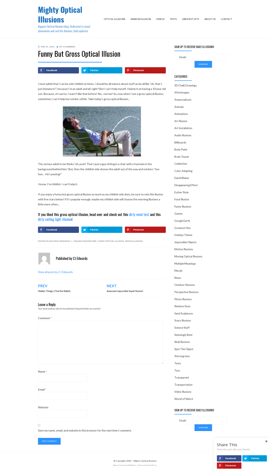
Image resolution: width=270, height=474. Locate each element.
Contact (226, 19)
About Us (210, 19)
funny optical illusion (111, 241)
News (177, 277)
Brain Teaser (181, 156)
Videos (160, 19)
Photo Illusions (183, 299)
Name (42, 371)
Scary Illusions (182, 320)
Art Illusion (180, 121)
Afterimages (181, 92)
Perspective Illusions (186, 292)
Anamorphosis (182, 99)
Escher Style (181, 192)
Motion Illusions (183, 249)
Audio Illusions (182, 135)
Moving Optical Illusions (188, 256)
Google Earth (182, 220)
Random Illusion (141, 19)
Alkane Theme (119, 465)
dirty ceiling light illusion (55, 219)
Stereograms (182, 356)
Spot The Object (183, 349)
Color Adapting (183, 171)
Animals (179, 106)
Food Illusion (181, 199)
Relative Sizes (182, 306)
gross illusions (134, 241)
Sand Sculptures (183, 313)
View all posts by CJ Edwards (55, 272)
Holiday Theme (183, 235)
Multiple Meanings (59, 241)
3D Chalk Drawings (185, 85)
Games (178, 213)
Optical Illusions (114, 19)
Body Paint (180, 149)
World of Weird (183, 399)
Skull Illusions (182, 342)
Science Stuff (182, 327)
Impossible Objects (185, 242)
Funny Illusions (182, 206)
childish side (89, 241)
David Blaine (181, 178)
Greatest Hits (190, 19)
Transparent (181, 377)
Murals (178, 270)
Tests (173, 19)
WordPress (152, 465)
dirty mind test (139, 214)
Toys (177, 370)
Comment (45, 318)
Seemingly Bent (183, 334)
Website (43, 407)
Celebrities (180, 163)
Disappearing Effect (186, 185)
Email (42, 389)
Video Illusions (182, 391)
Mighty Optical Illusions (60, 14)
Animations (181, 113)
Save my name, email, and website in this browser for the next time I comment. (85, 430)
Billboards (180, 142)
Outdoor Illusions (184, 284)
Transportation (183, 384)
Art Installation (183, 128)
